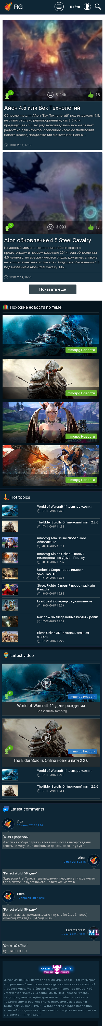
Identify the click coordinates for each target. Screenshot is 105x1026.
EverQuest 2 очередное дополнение (64, 601)
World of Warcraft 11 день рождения (64, 506)
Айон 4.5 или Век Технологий (42, 108)
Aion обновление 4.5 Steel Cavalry (47, 240)
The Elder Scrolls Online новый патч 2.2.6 (67, 522)
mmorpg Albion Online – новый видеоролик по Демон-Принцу (61, 556)
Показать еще (52, 289)
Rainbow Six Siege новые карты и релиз (68, 617)
